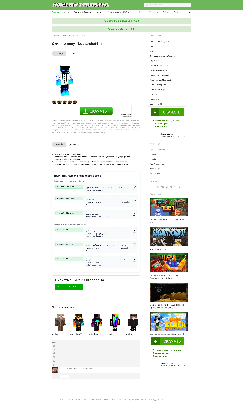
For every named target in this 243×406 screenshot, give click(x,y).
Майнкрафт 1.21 (157, 46)
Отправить (64, 376)
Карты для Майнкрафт (159, 70)
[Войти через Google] (54, 361)
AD (163, 400)
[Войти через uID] (54, 346)
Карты (99, 12)
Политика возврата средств (144, 400)
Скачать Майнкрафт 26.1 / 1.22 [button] (121, 21)
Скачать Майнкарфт (70, 400)
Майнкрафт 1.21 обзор (159, 51)
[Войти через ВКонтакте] (54, 349)
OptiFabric (154, 155)
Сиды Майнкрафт (157, 90)
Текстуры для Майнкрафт (161, 80)
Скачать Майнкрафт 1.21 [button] (121, 29)
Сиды (176, 12)
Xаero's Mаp (155, 169)
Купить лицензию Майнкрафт (120, 12)
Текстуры (153, 12)
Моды (66, 12)
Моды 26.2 (154, 61)
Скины (141, 12)
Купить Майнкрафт (106, 400)
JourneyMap (155, 174)
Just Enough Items (157, 164)
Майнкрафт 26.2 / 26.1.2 (160, 42)
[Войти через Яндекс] (54, 357)
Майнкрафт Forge (157, 150)
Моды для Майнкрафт (159, 66)
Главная (55, 12)
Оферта (122, 400)
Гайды (165, 12)
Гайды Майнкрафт (158, 85)
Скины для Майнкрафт (159, 75)
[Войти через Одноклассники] (54, 365)
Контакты (88, 400)
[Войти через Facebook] (54, 353)
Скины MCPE (155, 99)
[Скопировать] (134, 187)
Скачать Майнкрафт (83, 12)
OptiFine (153, 159)
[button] (138, 307)
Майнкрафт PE (156, 104)
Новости (187, 12)
